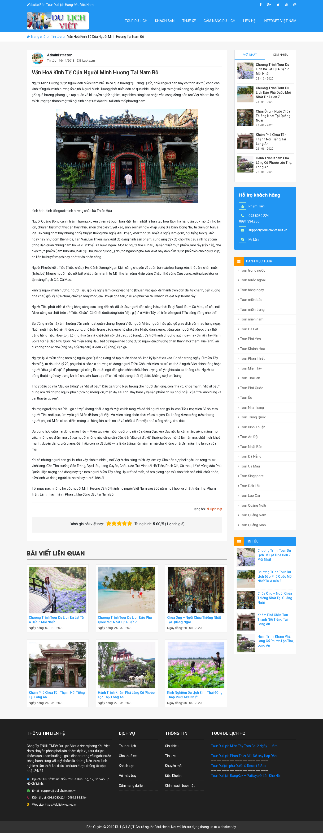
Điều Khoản (173, 776)
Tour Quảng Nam (252, 515)
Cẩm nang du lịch (219, 21)
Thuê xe (189, 21)
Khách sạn (165, 21)
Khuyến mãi (173, 766)
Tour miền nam (251, 319)
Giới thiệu (172, 746)
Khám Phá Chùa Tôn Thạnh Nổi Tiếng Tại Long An (271, 139)
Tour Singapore (251, 476)
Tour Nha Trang (251, 407)
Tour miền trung (252, 309)
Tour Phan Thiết (252, 358)
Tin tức (56, 36)
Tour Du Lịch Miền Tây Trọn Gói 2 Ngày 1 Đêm (244, 746)
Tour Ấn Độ (248, 437)
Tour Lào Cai (249, 495)
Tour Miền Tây (250, 368)
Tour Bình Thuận (252, 427)
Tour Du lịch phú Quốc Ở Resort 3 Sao (238, 766)
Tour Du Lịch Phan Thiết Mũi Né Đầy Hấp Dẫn (244, 756)
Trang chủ (38, 36)
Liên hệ (249, 21)
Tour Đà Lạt (248, 329)
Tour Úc (245, 397)
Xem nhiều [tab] (280, 54)
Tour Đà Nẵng (250, 456)
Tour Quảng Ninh (252, 525)
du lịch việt (214, 509)
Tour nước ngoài (252, 280)
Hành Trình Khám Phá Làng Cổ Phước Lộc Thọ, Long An (274, 162)
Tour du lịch (136, 21)
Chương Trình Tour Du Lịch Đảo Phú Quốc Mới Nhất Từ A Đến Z (273, 92)
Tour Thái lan (249, 378)
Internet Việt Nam (279, 21)
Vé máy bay (127, 776)
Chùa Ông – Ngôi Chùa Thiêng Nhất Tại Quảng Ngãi (273, 115)
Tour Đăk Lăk (249, 486)
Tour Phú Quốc (251, 388)
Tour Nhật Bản (250, 447)
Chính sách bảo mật (180, 785)
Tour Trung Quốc (252, 417)
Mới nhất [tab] (250, 54)
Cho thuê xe (128, 756)
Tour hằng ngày (251, 290)
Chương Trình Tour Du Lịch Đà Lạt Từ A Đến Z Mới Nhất (272, 69)
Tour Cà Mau (249, 466)
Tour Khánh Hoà (252, 349)
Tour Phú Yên (250, 339)
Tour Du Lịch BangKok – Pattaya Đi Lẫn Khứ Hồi (245, 776)
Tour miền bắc (250, 300)
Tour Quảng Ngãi (252, 505)
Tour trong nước (252, 270)
